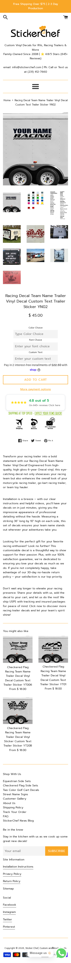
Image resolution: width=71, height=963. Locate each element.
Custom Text (35, 352)
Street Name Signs (15, 794)
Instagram (9, 912)
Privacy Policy (12, 874)
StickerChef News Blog (18, 821)
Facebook (9, 905)
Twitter (7, 919)
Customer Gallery (14, 799)
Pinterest (9, 927)
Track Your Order (14, 812)
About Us (9, 803)
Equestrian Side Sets (17, 781)
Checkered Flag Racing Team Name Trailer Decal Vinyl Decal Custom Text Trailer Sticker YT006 (18, 676)
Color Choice (36, 327)
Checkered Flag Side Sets (20, 785)
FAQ (5, 816)
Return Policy (11, 881)
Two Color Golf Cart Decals (21, 790)
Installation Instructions (18, 867)
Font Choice (35, 340)
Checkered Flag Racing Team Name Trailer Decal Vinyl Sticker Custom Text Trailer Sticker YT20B (18, 737)
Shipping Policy (13, 807)
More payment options (35, 389)
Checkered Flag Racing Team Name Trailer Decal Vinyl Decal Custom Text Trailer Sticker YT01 (53, 675)
